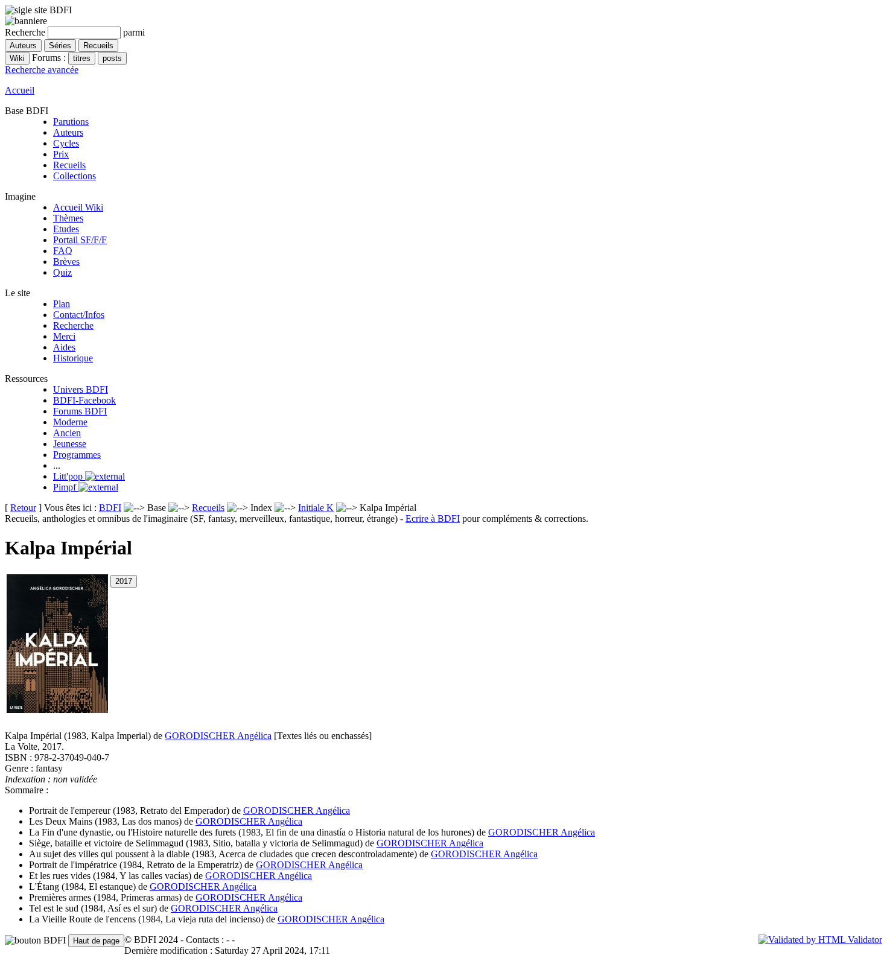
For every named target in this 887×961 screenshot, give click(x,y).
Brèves (66, 261)
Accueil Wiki (78, 207)
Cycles (66, 143)
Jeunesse (69, 444)
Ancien (67, 433)
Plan (61, 304)
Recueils (69, 165)
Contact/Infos (78, 314)
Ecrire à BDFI (432, 518)
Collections (74, 176)
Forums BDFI (80, 411)
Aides (64, 347)
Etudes (66, 229)
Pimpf (65, 487)
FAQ (62, 251)
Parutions (71, 121)
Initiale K (316, 508)
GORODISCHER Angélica (218, 736)
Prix (61, 154)
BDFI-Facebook (84, 400)
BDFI (110, 508)
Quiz (62, 272)
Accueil (19, 90)
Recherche (73, 325)
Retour (23, 508)
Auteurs (68, 132)
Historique (73, 358)
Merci (64, 336)
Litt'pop (69, 476)
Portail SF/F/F (80, 240)
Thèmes (68, 218)
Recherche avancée (41, 70)
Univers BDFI (80, 389)
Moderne (70, 422)
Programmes (77, 454)
